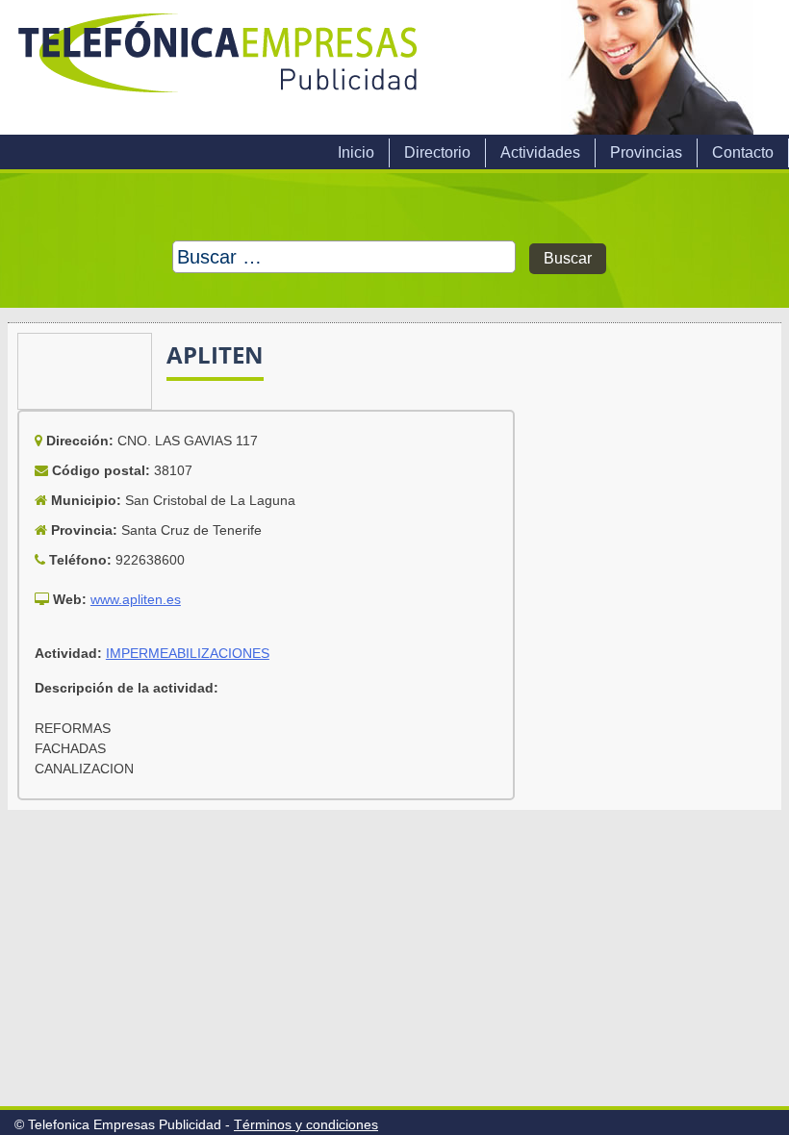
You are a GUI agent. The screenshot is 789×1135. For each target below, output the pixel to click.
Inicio (356, 152)
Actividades (540, 152)
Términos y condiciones (306, 1124)
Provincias (646, 152)
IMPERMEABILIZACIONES (187, 653)
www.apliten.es (135, 599)
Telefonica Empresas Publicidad (219, 67)
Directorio (437, 152)
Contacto (743, 152)
